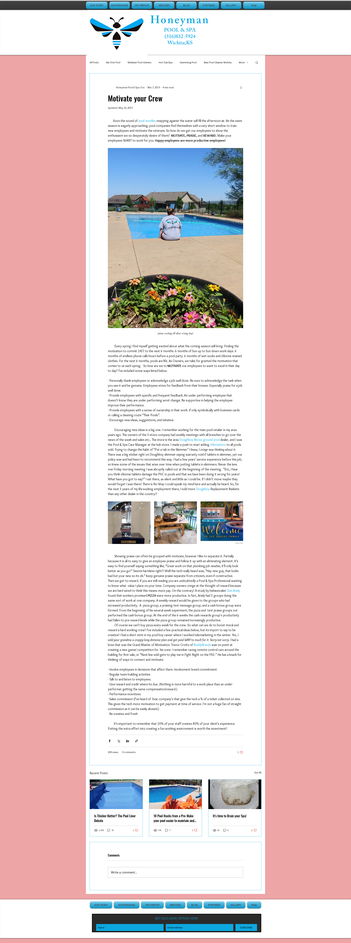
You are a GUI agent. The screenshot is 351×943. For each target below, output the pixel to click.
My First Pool (113, 62)
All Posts (94, 62)
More (242, 62)
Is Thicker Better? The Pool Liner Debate (115, 818)
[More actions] (241, 87)
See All (257, 772)
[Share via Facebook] (109, 741)
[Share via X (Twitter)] (118, 741)
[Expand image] (129, 522)
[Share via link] (136, 741)
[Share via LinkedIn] (127, 741)
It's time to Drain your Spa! (229, 815)
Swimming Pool (188, 62)
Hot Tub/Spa (165, 62)
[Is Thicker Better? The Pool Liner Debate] (116, 794)
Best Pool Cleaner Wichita (217, 62)
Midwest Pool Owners (139, 62)
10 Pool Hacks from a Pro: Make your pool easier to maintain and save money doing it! (174, 818)
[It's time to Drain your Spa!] (234, 794)
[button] (256, 62)
